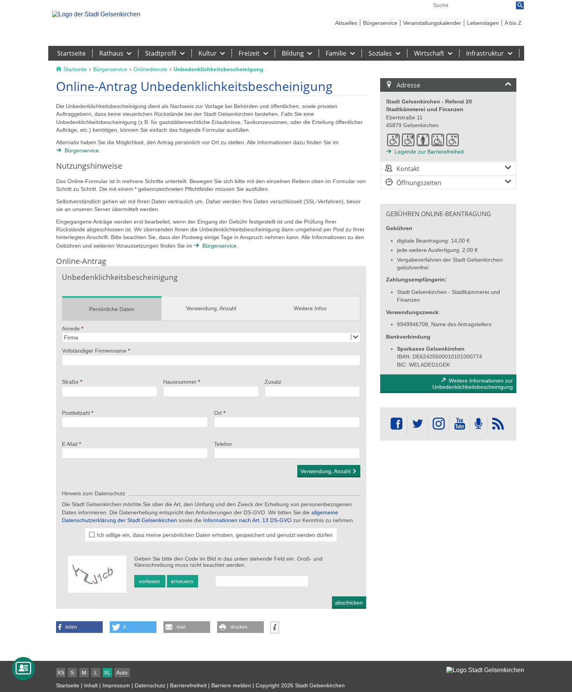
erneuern (182, 581)
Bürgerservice (82, 150)
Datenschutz (150, 685)
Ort (218, 413)
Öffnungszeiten (419, 182)
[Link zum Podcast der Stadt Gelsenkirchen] (478, 424)
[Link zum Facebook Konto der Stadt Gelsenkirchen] (396, 424)
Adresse (408, 85)
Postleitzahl (76, 413)
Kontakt (408, 168)
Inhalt (91, 685)
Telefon (223, 444)
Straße (70, 382)
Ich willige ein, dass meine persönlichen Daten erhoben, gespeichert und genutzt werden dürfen (215, 535)
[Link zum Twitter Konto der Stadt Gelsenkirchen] (417, 424)
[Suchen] (520, 5)
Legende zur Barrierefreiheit (429, 152)
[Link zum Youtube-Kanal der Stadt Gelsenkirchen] (459, 424)
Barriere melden (231, 685)
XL (107, 672)
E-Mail (69, 444)
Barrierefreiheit (188, 685)
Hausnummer (180, 382)
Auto (122, 672)
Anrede (71, 328)
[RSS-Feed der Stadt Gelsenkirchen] (498, 424)
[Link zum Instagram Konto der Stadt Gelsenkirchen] (438, 424)
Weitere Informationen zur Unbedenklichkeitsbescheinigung (472, 383)
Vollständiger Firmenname (94, 351)
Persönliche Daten (111, 309)
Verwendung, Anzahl (211, 308)
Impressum (116, 685)
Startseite (67, 685)
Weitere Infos (310, 308)
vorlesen (149, 581)
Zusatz (273, 382)
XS (60, 672)
